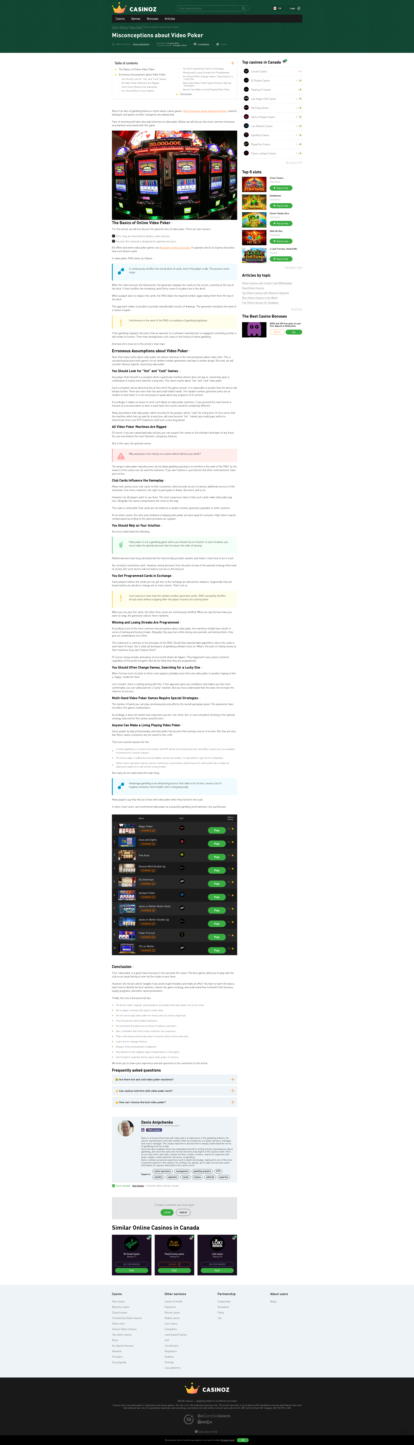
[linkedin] (142, 1130)
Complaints (171, 1329)
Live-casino (171, 1323)
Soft (167, 1340)
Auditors (169, 1356)
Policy (220, 1312)
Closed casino (119, 1312)
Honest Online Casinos (124, 1329)
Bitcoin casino (172, 1312)
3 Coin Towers (277, 178)
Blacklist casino (120, 1307)
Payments (170, 1307)
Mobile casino (172, 1318)
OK (243, 1440)
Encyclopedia (119, 1362)
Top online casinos (122, 1334)
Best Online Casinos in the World (260, 297)
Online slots (118, 1323)
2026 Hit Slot (276, 231)
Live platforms (172, 1367)
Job (219, 1318)
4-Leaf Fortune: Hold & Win (283, 249)
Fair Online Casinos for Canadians (260, 302)
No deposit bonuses (123, 1345)
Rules (115, 1340)
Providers (117, 1356)
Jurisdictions (171, 1345)
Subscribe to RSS (207, 1431)
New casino (118, 1301)
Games (135, 18)
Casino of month (173, 1301)
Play (216, 830)
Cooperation (224, 1301)
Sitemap (169, 1362)
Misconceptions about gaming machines (205, 111)
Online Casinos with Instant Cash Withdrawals (267, 283)
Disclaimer (223, 1307)
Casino (120, 18)
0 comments (203, 44)
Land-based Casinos (176, 1334)
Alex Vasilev (138, 1186)
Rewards (117, 1351)
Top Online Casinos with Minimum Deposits (265, 293)
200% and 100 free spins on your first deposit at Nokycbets (285, 324)
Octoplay (273, 252)
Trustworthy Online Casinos (127, 1318)
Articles (170, 18)
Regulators (171, 1351)
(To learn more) (227, 1440)
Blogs (273, 1301)
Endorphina (275, 181)
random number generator (176, 247)
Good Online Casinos (253, 288)
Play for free (282, 188)
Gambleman (275, 196)
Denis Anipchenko (141, 44)
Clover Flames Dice (279, 213)
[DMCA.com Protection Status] (205, 1423)
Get (294, 332)
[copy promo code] (179, 1264)
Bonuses (152, 18)
